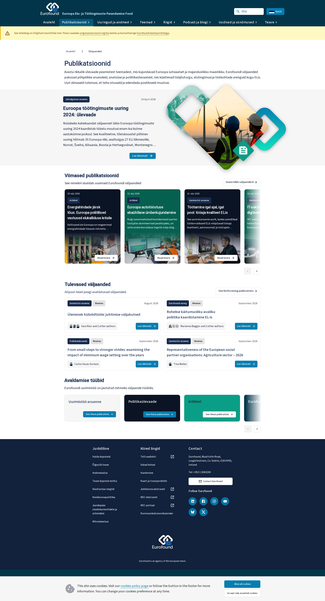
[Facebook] (203, 501)
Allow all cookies (242, 584)
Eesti (279, 11)
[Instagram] (214, 501)
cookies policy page (134, 586)
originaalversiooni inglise (94, 33)
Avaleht (49, 22)
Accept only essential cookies (242, 593)
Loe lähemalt (144, 156)
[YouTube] (225, 501)
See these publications (97, 414)
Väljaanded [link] (95, 51)
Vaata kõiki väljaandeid (240, 182)
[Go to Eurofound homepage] (50, 9)
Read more (108, 258)
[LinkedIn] (193, 501)
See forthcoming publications (236, 291)
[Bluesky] (193, 512)
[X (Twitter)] (203, 512)
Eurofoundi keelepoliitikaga (153, 33)
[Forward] (256, 271)
